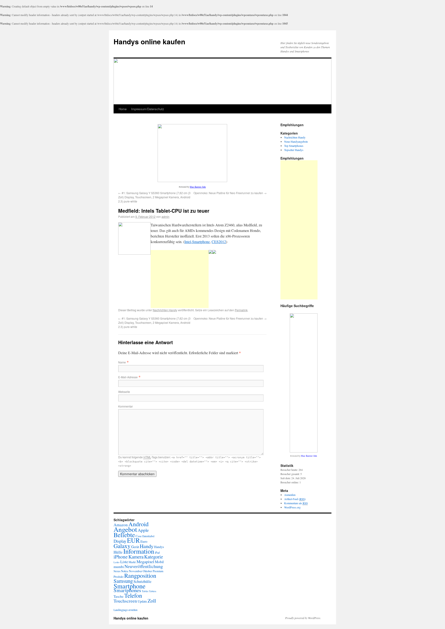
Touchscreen (125, 601)
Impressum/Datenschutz (147, 109)
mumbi (119, 566)
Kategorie (153, 556)
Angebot (125, 529)
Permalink (241, 310)
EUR (133, 540)
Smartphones (127, 590)
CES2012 (219, 241)
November (135, 571)
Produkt (119, 576)
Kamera (135, 556)
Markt (132, 562)
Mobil (159, 561)
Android (138, 524)
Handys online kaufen (149, 41)
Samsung (123, 580)
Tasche (119, 596)
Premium (158, 571)
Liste (124, 561)
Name (122, 362)
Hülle (118, 552)
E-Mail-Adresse (128, 377)
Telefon (133, 595)
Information (138, 551)
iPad (157, 552)
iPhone (121, 556)
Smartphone (130, 585)
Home (123, 109)
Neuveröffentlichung (143, 566)
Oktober (147, 571)
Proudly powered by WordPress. (303, 618)
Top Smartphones (293, 146)
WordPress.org (292, 507)
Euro (143, 541)
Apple (143, 530)
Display (120, 541)
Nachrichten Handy (165, 310)
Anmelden (290, 495)
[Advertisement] (180, 279)
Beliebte (124, 534)
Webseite (124, 392)
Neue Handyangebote (296, 141)
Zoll (152, 600)
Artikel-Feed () (295, 499)
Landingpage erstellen (125, 610)
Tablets (152, 591)
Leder (117, 562)
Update (142, 601)
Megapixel (145, 561)
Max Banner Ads (198, 187)
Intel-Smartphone (197, 241)
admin (165, 216)
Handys (159, 547)
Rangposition (140, 575)
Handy (146, 545)
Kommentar (125, 406)
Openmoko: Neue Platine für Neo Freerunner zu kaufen (230, 193)
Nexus (117, 571)
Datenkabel (148, 536)
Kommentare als (296, 503)
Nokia (124, 571)
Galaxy (122, 546)
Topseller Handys (293, 150)
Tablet (145, 591)
